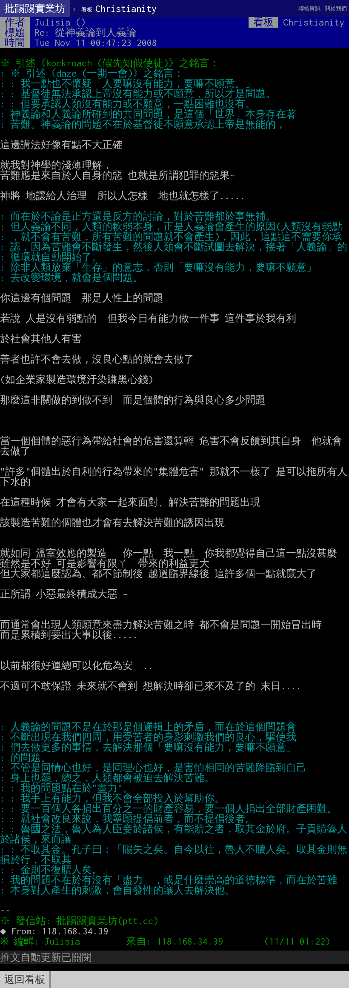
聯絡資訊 (309, 8)
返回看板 (24, 979)
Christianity (119, 8)
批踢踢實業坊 (35, 8)
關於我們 (336, 8)
